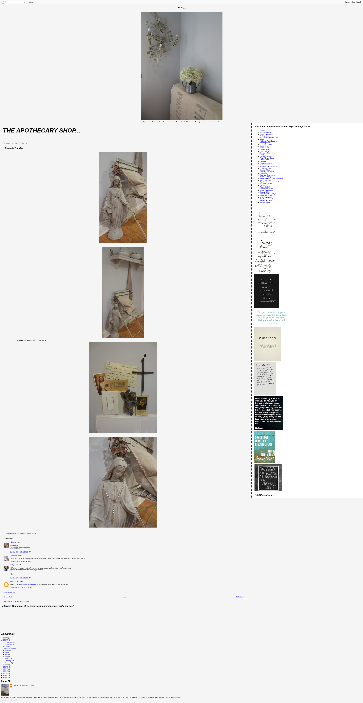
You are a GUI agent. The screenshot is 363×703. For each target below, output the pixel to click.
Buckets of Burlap (266, 144)
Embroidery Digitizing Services (25, 584)
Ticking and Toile (266, 200)
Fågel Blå (13, 542)
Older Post (239, 597)
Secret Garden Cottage (268, 194)
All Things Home (265, 143)
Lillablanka (263, 173)
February (8, 661)
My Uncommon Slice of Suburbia (271, 182)
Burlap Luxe (14, 565)
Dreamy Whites (265, 153)
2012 (5, 669)
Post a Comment (9, 592)
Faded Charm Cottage (267, 158)
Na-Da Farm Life (266, 183)
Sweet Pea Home (266, 195)
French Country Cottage (268, 166)
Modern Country (265, 177)
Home (124, 597)
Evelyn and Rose (266, 156)
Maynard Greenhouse (267, 175)
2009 (5, 675)
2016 (5, 638)
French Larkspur (266, 168)
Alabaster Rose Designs (268, 141)
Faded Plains (264, 160)
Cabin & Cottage (265, 148)
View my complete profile (9, 700)
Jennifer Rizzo (265, 170)
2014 (5, 665)
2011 (5, 671)
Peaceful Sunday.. (10, 648)
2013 (5, 667)
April (6, 656)
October (8, 646)
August (7, 650)
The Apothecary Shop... (41, 130)
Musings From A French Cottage (271, 178)
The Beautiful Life (266, 197)
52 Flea (262, 131)
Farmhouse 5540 (266, 163)
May (6, 654)
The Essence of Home (268, 199)
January (8, 663)
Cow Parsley (264, 151)
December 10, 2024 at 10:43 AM (21, 587)
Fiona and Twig (265, 165)
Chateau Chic (264, 149)
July (6, 652)
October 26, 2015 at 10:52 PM (20, 561)
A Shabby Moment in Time (269, 137)
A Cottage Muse (265, 132)
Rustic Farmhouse (266, 190)
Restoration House (266, 189)
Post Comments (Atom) (21, 601)
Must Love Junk (265, 180)
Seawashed (14, 555)
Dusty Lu (263, 154)
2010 (5, 673)
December (9, 642)
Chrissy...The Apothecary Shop (23, 685)
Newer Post (8, 597)
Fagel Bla (263, 161)
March (7, 659)
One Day (263, 185)
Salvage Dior (264, 192)
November (9, 644)
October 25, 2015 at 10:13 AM (20, 552)
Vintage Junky (265, 202)
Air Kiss (262, 139)
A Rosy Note (264, 136)
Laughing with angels (267, 171)
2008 (5, 677)
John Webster (15, 581)
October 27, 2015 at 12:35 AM (20, 578)
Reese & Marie (265, 187)
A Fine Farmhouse (266, 134)
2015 (5, 640)
